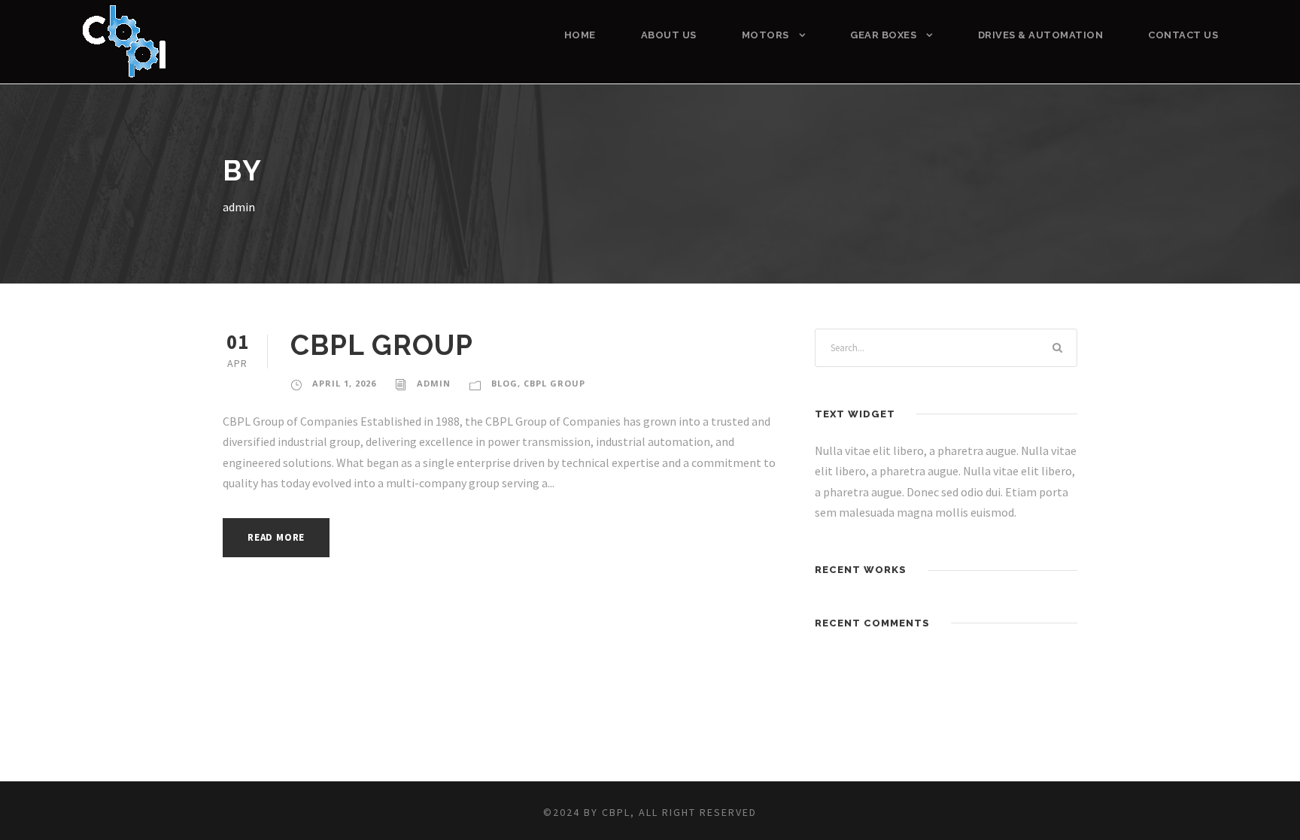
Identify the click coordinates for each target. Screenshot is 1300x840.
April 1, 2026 (344, 383)
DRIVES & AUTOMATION (1041, 35)
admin (434, 383)
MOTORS (765, 35)
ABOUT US (669, 35)
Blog (504, 383)
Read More (276, 537)
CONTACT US (1183, 35)
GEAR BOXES (883, 35)
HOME (580, 35)
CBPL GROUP (381, 345)
